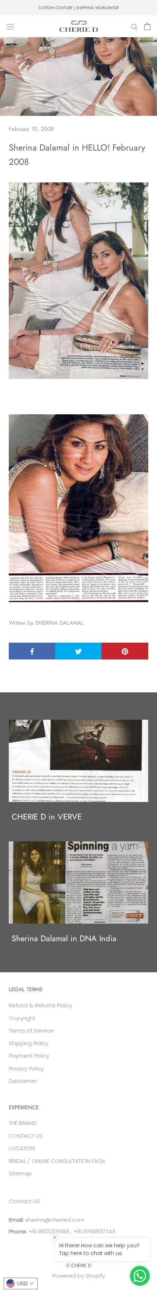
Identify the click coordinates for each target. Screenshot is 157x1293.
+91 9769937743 (94, 1231)
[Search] (134, 26)
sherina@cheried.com (54, 1220)
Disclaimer (23, 1081)
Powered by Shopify (78, 1275)
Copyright (22, 1018)
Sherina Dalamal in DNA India (64, 938)
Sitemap (20, 1173)
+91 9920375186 (48, 1231)
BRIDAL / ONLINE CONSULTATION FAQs (57, 1161)
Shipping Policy (28, 1043)
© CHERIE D (78, 1265)
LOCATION (22, 1148)
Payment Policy (29, 1056)
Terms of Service (31, 1030)
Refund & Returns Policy (40, 1005)
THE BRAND (23, 1123)
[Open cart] (147, 26)
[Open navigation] (10, 26)
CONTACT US (26, 1136)
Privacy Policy (26, 1068)
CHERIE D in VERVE (47, 816)
